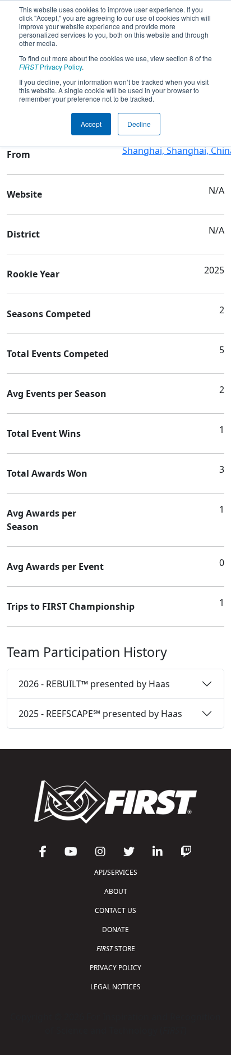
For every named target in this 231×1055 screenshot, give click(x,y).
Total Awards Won (47, 473)
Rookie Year (33, 274)
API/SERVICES (115, 872)
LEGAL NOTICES (115, 987)
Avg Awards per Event (55, 566)
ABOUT (115, 891)
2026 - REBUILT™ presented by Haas (94, 684)
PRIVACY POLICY (115, 967)
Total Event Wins (44, 433)
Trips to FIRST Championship (71, 606)
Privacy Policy (50, 66)
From (18, 154)
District (23, 234)
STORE (115, 948)
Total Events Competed (58, 354)
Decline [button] (139, 124)
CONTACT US (115, 910)
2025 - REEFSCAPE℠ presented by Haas (100, 713)
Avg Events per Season (57, 393)
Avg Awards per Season (41, 520)
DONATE (115, 929)
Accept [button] (91, 124)
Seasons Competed (49, 314)
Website (24, 194)
